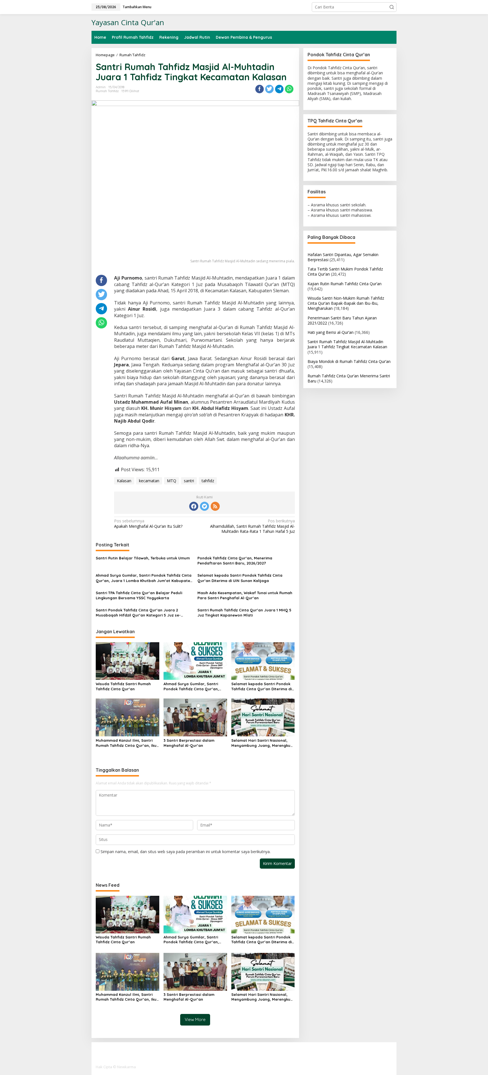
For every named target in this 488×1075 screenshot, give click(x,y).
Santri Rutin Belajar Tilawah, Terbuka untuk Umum (143, 558)
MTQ (171, 480)
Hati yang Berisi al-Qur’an (331, 332)
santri (189, 480)
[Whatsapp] (289, 89)
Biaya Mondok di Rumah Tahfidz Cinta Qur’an (349, 361)
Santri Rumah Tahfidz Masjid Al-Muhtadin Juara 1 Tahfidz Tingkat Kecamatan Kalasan (347, 344)
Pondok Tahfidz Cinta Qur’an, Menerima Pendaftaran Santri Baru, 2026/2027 (234, 560)
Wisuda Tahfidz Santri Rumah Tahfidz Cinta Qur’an (123, 686)
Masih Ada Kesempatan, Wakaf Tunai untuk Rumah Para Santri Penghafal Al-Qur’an (244, 595)
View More (195, 1019)
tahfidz (208, 480)
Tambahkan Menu (137, 7)
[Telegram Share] (279, 89)
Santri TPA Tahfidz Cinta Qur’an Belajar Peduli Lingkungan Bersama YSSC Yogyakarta (139, 595)
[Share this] (259, 89)
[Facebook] (193, 506)
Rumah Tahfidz (107, 91)
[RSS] (215, 506)
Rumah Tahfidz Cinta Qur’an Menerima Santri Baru (349, 378)
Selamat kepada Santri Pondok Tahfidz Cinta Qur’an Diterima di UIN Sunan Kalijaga (239, 578)
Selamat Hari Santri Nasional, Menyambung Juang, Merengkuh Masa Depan (262, 743)
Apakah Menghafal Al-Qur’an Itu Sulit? (148, 523)
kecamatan (149, 480)
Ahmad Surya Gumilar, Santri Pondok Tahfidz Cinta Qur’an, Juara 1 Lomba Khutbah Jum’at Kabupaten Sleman (144, 578)
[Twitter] (204, 506)
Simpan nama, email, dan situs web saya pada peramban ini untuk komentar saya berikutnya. (186, 851)
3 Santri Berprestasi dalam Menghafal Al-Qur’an (189, 743)
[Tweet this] (269, 89)
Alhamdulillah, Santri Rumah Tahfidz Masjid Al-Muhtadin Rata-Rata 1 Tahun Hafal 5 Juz (252, 526)
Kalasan (124, 480)
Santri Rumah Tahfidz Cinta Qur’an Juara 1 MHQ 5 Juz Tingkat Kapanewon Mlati (244, 612)
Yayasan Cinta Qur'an (127, 22)
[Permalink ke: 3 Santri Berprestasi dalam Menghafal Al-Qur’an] (195, 717)
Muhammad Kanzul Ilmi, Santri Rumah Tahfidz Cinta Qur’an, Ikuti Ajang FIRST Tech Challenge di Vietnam (127, 743)
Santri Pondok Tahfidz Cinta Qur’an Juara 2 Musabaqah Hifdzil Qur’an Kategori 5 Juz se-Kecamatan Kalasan (138, 613)
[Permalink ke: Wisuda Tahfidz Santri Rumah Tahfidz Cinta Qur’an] (127, 660)
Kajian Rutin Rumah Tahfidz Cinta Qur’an (345, 283)
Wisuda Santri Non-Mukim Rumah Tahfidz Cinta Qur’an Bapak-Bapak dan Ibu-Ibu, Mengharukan (346, 303)
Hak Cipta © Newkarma (116, 1066)
